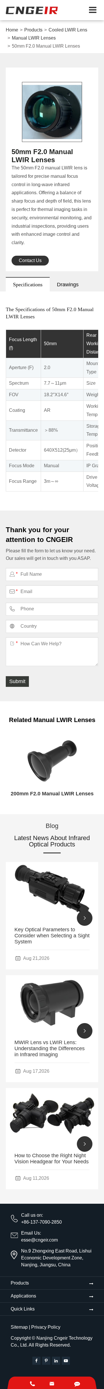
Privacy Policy (45, 1327)
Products (33, 29)
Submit (17, 681)
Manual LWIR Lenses (34, 37)
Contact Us (30, 260)
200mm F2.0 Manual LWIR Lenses (52, 794)
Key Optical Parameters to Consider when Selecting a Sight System (52, 936)
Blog (52, 826)
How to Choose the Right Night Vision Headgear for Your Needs (51, 1158)
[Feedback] (77, 1383)
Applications (23, 1295)
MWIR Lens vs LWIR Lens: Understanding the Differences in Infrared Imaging (49, 1048)
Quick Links (23, 1308)
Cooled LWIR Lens (68, 29)
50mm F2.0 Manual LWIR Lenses (46, 46)
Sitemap (19, 1327)
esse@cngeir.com (39, 1239)
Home (12, 29)
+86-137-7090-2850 (41, 1222)
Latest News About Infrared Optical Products (52, 841)
